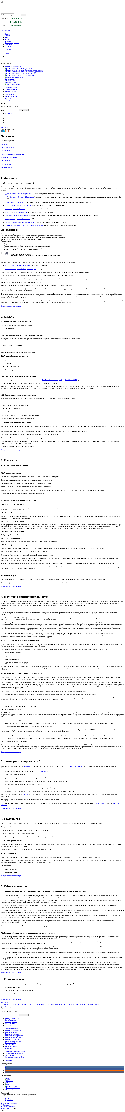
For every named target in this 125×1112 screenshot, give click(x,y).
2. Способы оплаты (7, 147)
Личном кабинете (41, 771)
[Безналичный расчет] (12, 1088)
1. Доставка (4, 144)
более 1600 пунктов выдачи (21, 265)
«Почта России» (10, 269)
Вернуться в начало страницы (11, 306)
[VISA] (7, 1079)
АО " (43, 380)
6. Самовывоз (5, 161)
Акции (7, 39)
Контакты (8, 46)
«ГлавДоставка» (10, 219)
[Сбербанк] (9, 1082)
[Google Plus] (8, 131)
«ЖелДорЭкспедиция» (12, 222)
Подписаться (24, 110)
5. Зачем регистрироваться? (10, 157)
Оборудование (9, 79)
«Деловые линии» (11, 194)
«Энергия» (8, 212)
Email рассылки (100, 803)
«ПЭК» (7, 202)
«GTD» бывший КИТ (12, 197)
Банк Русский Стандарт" (53, 380)
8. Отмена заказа (6, 167)
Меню (7, 53)
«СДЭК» (7, 265)
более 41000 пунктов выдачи (26, 269)
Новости (7, 37)
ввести (26, 794)
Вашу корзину (29, 766)
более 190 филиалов (27, 222)
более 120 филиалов (23, 219)
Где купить (8, 44)
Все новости (5, 1002)
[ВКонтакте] (2, 131)
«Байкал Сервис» (10, 205)
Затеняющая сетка (11, 86)
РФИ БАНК (72, 380)
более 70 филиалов (19, 209)
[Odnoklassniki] (5, 1070)
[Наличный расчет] (11, 1086)
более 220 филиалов (27, 197)
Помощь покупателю (12, 43)
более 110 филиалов (24, 205)
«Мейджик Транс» (11, 215)
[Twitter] (4, 131)
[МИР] (7, 1084)
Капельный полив (11, 88)
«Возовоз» (8, 209)
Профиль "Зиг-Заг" (11, 91)
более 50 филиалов (37, 225)
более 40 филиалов (24, 215)
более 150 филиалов (17, 202)
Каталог (7, 36)
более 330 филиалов (24, 194)
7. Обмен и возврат (7, 164)
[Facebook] (5, 1069)
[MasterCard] (9, 1081)
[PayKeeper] (9, 1089)
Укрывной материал (11, 89)
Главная (7, 34)
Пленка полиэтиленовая (13, 66)
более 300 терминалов (20, 212)
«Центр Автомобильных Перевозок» (17, 225)
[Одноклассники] (6, 131)
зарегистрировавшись (77, 766)
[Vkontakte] (5, 1067)
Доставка (8, 41)
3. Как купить (5, 151)
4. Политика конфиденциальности (12, 154)
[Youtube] (5, 1072)
